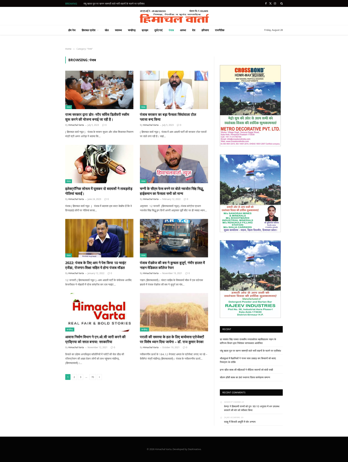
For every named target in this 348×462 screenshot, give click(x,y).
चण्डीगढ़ (132, 30)
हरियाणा (205, 30)
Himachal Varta (76, 125)
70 (92, 377)
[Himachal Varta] (174, 16)
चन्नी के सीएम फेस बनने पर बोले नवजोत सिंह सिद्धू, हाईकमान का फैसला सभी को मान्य (172, 191)
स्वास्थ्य (118, 30)
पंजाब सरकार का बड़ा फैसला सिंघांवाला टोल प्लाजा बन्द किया (168, 117)
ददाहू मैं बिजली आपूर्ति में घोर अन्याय (240, 421)
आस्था (183, 30)
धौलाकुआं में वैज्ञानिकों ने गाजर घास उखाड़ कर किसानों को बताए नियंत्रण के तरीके (119, 3)
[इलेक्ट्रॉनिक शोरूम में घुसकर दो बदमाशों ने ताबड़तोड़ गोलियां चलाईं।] (99, 164)
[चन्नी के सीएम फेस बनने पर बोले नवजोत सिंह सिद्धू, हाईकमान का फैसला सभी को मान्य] (174, 164)
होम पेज (72, 30)
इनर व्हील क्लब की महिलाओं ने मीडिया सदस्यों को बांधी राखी (246, 369)
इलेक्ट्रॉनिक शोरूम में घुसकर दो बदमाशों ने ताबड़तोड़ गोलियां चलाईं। (98, 191)
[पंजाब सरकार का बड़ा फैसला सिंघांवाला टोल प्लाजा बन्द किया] (174, 90)
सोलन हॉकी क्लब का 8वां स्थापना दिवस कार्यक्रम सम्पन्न (245, 377)
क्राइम (145, 30)
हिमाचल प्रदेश (89, 30)
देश (193, 30)
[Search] (281, 3)
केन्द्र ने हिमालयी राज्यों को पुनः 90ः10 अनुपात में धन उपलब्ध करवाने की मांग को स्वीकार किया (251, 408)
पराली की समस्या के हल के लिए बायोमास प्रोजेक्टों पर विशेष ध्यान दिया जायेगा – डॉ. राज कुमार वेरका (172, 339)
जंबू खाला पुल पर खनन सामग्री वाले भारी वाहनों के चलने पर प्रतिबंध (250, 350)
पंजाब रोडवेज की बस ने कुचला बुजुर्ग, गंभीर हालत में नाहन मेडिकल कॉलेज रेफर (172, 265)
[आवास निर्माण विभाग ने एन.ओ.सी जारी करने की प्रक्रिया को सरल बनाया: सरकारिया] (99, 312)
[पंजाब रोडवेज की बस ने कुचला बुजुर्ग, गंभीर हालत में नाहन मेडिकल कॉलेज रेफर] (174, 238)
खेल (107, 30)
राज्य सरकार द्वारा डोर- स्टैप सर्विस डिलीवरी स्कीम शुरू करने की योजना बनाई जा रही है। (97, 117)
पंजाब (171, 30)
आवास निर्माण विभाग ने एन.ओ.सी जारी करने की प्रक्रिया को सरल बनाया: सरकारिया (95, 339)
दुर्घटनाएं (158, 30)
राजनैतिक (219, 30)
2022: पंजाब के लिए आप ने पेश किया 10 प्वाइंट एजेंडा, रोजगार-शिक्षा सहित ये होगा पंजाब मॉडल (95, 265)
